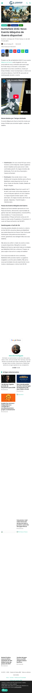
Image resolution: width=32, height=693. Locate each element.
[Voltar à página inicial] (16, 3)
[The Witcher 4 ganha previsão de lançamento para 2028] (8, 379)
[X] (7, 51)
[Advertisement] (16, 145)
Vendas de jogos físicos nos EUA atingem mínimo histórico (22, 660)
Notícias (4, 25)
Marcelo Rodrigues (7, 44)
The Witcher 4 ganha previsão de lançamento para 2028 (8, 386)
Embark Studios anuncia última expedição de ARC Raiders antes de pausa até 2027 (6, 661)
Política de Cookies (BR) (16, 680)
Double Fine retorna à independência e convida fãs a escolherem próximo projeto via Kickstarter (8, 407)
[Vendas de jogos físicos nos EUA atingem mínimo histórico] (24, 593)
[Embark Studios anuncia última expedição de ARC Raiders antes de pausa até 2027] (8, 593)
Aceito (4, 690)
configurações (17, 687)
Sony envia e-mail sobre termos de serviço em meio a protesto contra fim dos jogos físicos (23, 523)
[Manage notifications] (3, 689)
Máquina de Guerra (6, 62)
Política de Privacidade (20, 677)
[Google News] (16, 340)
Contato (12, 677)
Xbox (21, 25)
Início (7, 677)
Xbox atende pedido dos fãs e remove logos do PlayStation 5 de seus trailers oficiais (24, 387)
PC (9, 25)
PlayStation (15, 25)
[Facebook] (3, 51)
